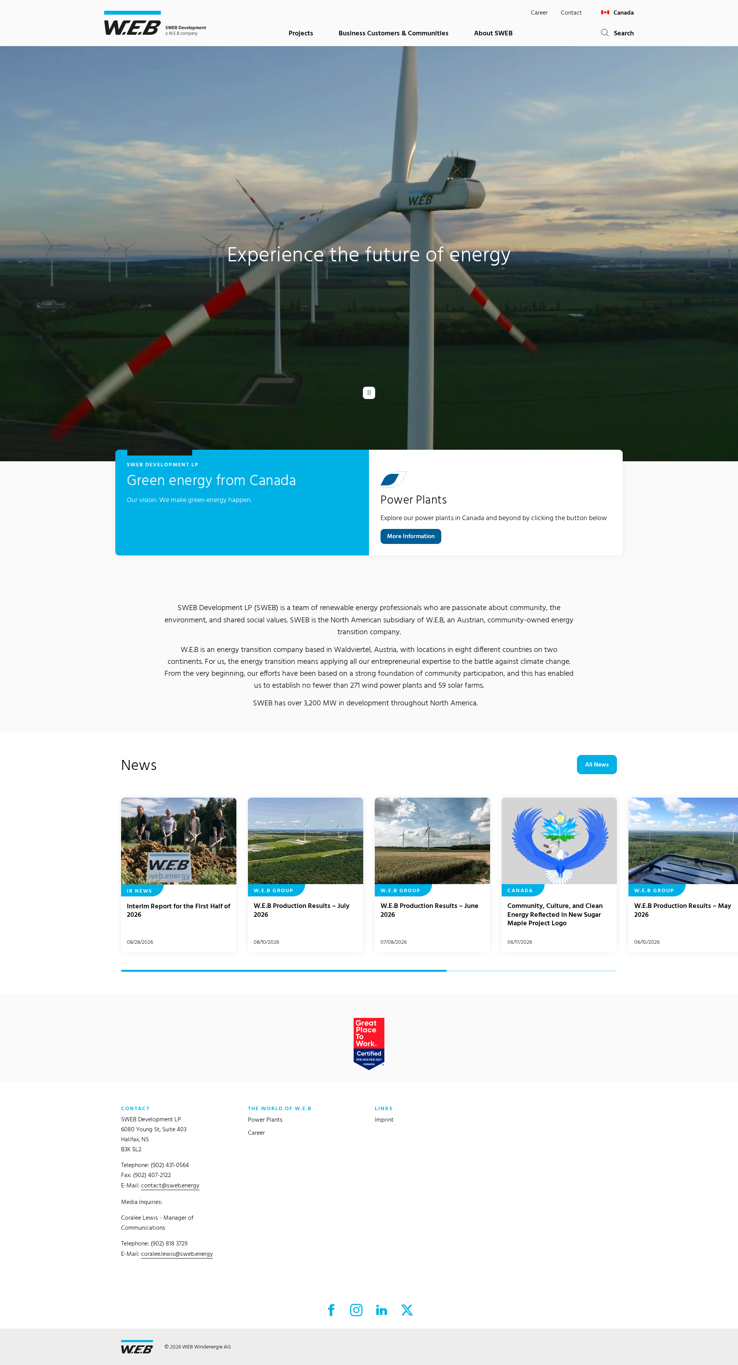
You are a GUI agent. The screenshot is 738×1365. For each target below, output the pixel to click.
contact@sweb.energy (170, 1185)
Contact (571, 12)
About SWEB (493, 33)
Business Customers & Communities (394, 33)
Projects (301, 33)
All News (597, 764)
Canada (623, 12)
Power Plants (265, 1119)
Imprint (384, 1119)
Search (621, 33)
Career (539, 12)
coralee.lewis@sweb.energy (177, 1253)
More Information (411, 536)
